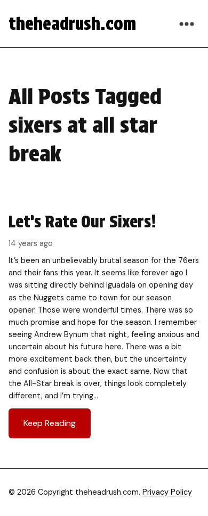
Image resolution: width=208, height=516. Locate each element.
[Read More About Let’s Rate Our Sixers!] (104, 324)
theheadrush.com (72, 23)
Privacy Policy (167, 492)
